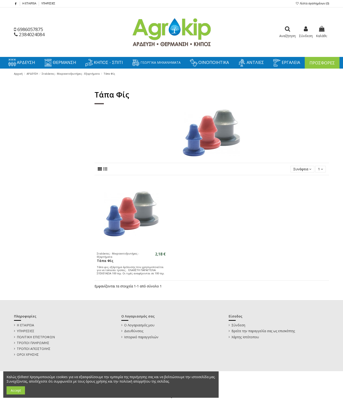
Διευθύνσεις (133, 331)
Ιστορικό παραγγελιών (141, 337)
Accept (16, 390)
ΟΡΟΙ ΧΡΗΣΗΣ (28, 354)
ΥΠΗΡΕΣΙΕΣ (48, 3)
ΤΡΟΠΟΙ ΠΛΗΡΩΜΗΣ (33, 343)
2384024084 (31, 34)
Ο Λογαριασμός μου (139, 325)
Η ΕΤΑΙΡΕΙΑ (29, 3)
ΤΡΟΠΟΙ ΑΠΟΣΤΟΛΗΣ (33, 348)
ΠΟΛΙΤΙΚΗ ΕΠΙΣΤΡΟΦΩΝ (36, 337)
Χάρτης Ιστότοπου (245, 337)
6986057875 (29, 29)
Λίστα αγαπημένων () (314, 3)
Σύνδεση (238, 325)
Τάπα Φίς (105, 260)
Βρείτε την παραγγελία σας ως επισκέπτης (263, 331)
